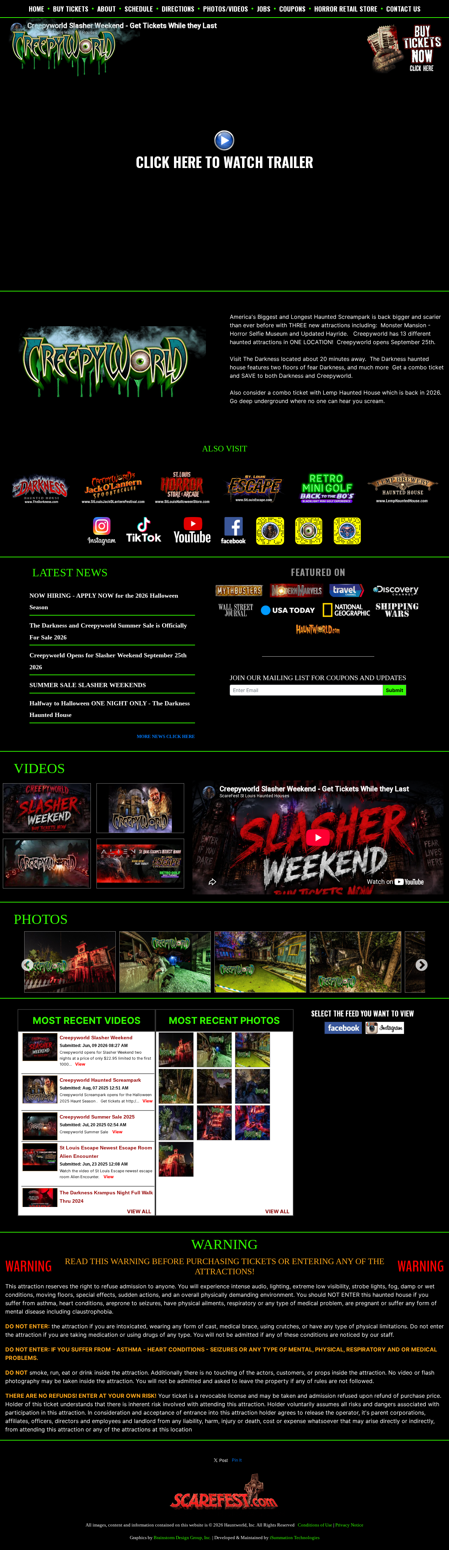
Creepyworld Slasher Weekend (96, 1037)
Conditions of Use (315, 1525)
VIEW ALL (139, 1211)
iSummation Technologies (295, 1537)
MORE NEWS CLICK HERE (166, 736)
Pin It (237, 1460)
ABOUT (106, 8)
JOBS (263, 8)
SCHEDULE (139, 8)
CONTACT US (403, 8)
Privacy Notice (349, 1525)
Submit (394, 690)
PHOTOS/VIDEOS (225, 8)
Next (418, 962)
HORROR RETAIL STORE (345, 8)
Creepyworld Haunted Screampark (100, 1080)
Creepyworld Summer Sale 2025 (97, 1117)
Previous (23, 962)
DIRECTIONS (178, 8)
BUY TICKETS (70, 8)
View (80, 1064)
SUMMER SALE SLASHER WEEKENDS (87, 685)
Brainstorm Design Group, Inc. (182, 1537)
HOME (36, 8)
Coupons (292, 8)
